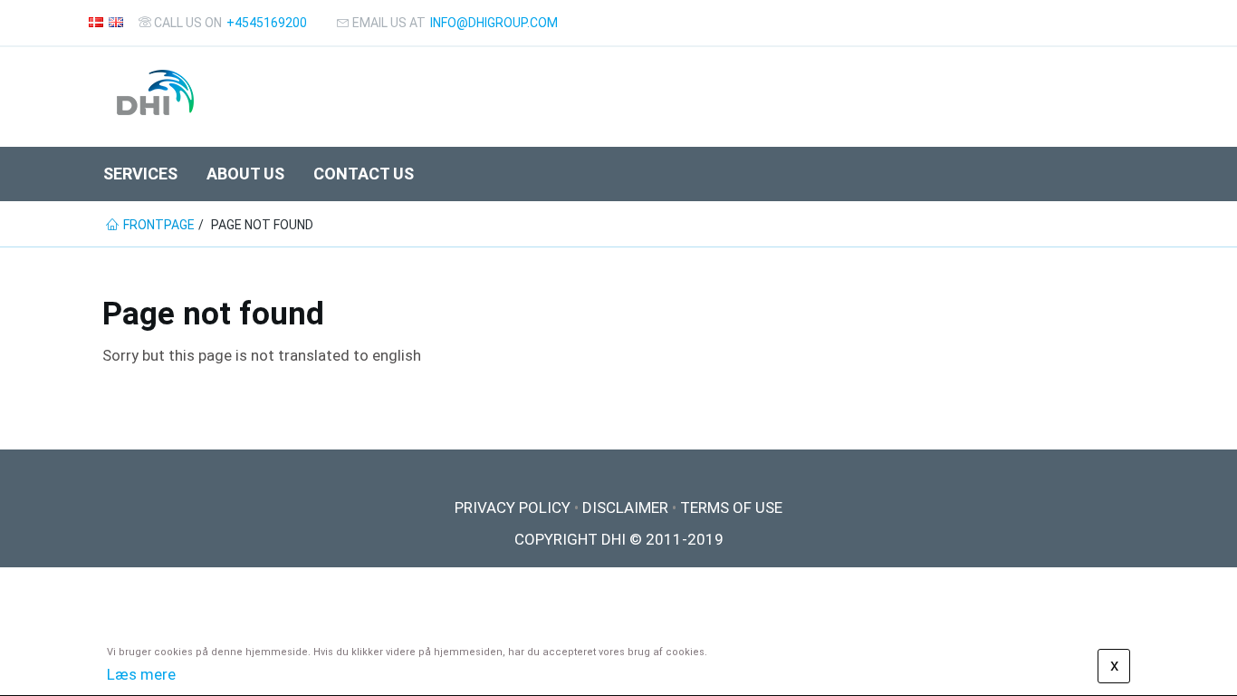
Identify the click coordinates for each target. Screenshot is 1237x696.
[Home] (155, 92)
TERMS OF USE (731, 507)
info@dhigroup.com (494, 22)
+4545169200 (266, 22)
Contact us (363, 173)
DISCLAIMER (625, 507)
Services (140, 173)
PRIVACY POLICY (513, 507)
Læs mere (141, 674)
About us (245, 173)
